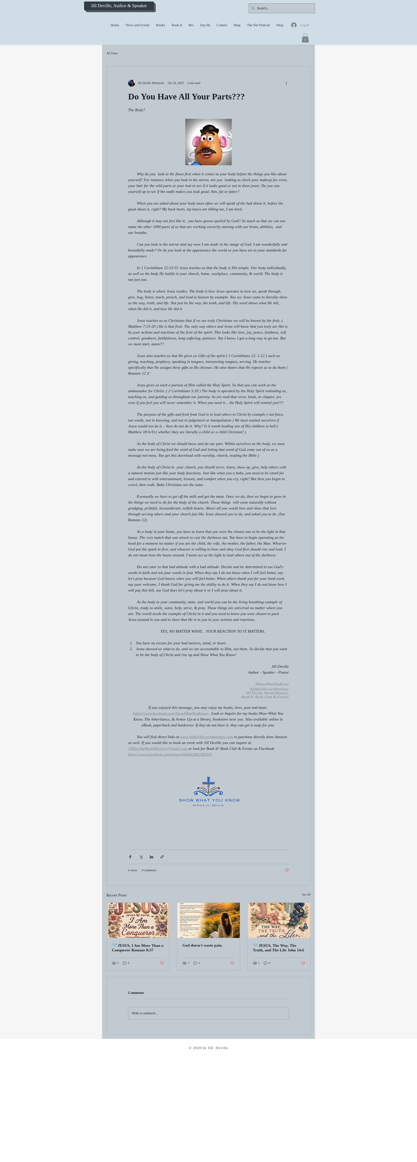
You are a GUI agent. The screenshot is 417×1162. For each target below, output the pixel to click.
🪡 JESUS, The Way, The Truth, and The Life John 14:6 (278, 947)
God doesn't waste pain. (202, 945)
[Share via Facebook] (130, 857)
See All (306, 894)
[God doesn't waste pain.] (208, 920)
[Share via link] (162, 857)
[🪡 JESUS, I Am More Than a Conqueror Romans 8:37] (138, 920)
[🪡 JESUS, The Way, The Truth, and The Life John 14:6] (279, 920)
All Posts (111, 53)
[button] (305, 38)
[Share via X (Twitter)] (141, 857)
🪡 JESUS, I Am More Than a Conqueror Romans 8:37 (137, 947)
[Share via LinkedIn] (151, 857)
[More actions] (286, 83)
